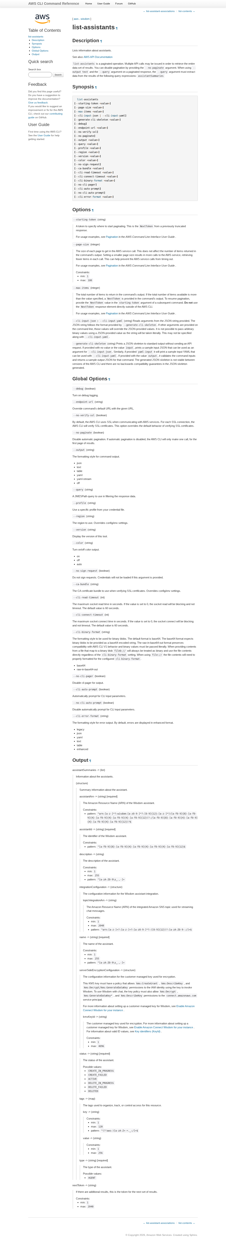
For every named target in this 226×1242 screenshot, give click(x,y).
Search (58, 74)
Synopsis (37, 43)
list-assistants (35, 36)
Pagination (112, 236)
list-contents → (187, 11)
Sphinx (193, 1235)
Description (38, 40)
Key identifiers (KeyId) (147, 1031)
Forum (119, 3)
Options (36, 47)
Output (35, 54)
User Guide (103, 3)
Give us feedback (38, 102)
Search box (34, 69)
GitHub (132, 3)
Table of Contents (44, 30)
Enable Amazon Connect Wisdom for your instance (163, 1027)
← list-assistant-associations (159, 11)
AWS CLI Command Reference (53, 3)
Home (88, 3)
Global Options (40, 50)
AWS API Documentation (98, 56)
